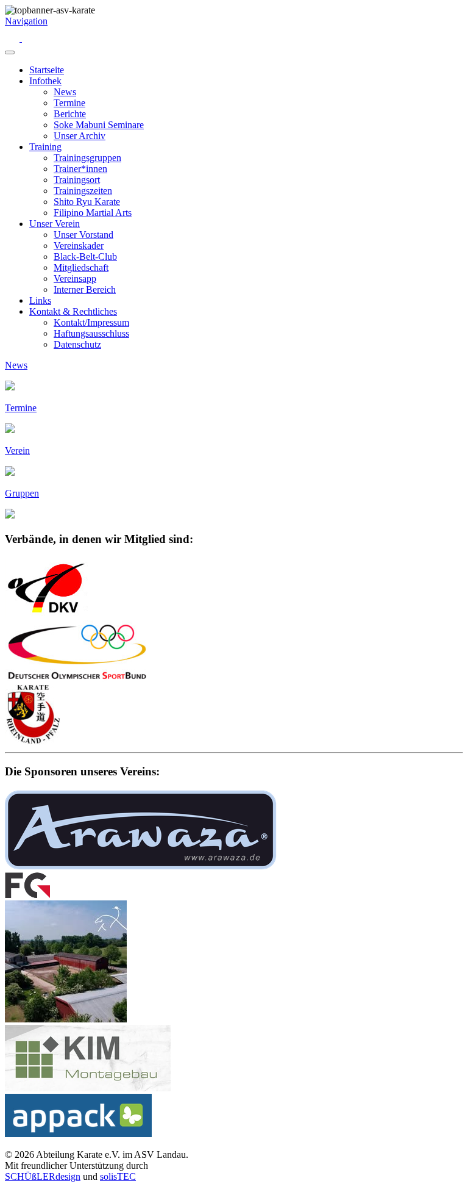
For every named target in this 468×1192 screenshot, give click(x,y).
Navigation (26, 21)
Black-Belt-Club (85, 256)
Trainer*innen (80, 168)
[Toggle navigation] (10, 52)
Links (40, 300)
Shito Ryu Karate (87, 201)
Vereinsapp (75, 278)
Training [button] (45, 147)
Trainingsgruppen (87, 158)
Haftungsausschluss (91, 333)
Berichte (70, 114)
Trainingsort (77, 179)
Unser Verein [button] (54, 223)
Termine (69, 103)
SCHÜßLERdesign (42, 1176)
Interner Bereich (85, 289)
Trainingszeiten (83, 190)
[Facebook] (29, 38)
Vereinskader (79, 245)
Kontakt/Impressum (91, 322)
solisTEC (118, 1176)
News (65, 92)
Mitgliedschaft (81, 267)
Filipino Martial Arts (93, 212)
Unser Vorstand (83, 234)
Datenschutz (77, 344)
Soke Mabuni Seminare (99, 125)
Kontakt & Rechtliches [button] (73, 311)
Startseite (46, 70)
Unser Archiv (79, 136)
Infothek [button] (45, 81)
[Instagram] (13, 38)
